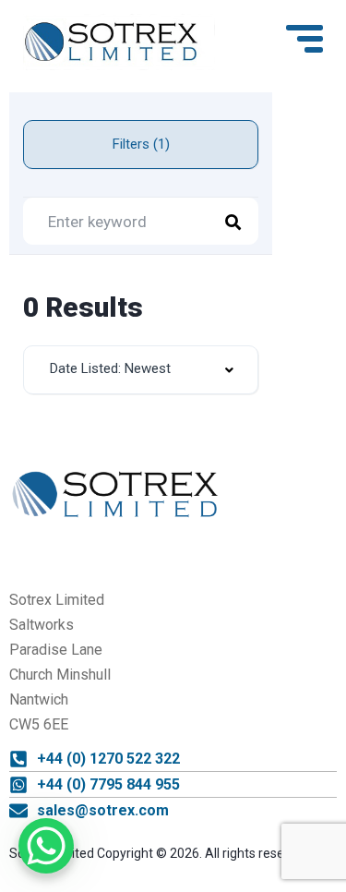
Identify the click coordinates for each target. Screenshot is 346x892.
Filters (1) (141, 144)
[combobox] (140, 369)
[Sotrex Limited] (119, 42)
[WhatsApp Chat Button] (46, 846)
